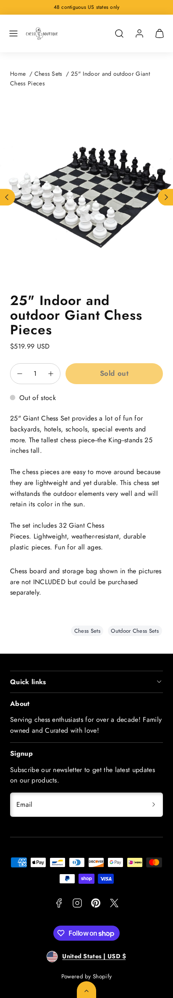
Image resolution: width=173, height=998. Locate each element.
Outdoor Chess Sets (135, 631)
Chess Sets (48, 73)
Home (18, 73)
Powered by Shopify (86, 976)
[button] (13, 33)
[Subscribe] (153, 805)
